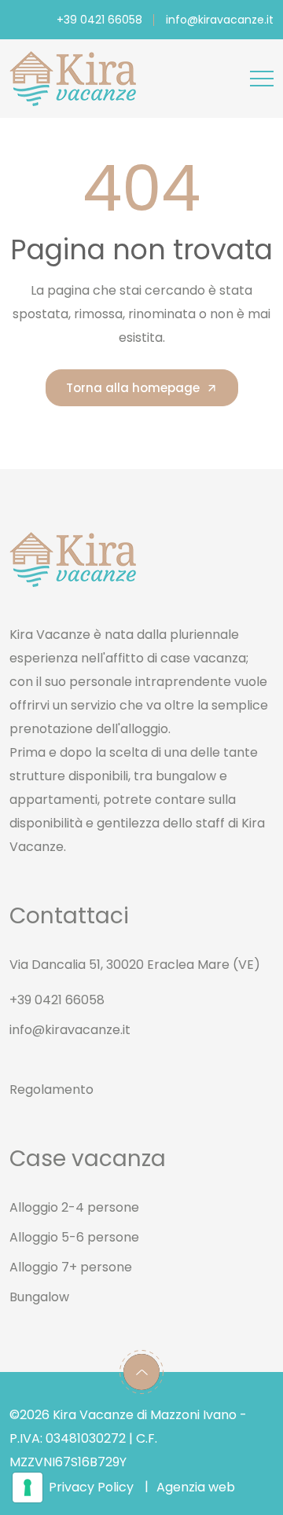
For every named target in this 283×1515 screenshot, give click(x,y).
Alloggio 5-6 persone (74, 1237)
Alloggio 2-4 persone (74, 1207)
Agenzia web (195, 1487)
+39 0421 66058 (99, 20)
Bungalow (39, 1297)
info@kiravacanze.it (220, 20)
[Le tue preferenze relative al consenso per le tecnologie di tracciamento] (27, 1487)
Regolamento (51, 1089)
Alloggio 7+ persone (70, 1267)
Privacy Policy (91, 1487)
